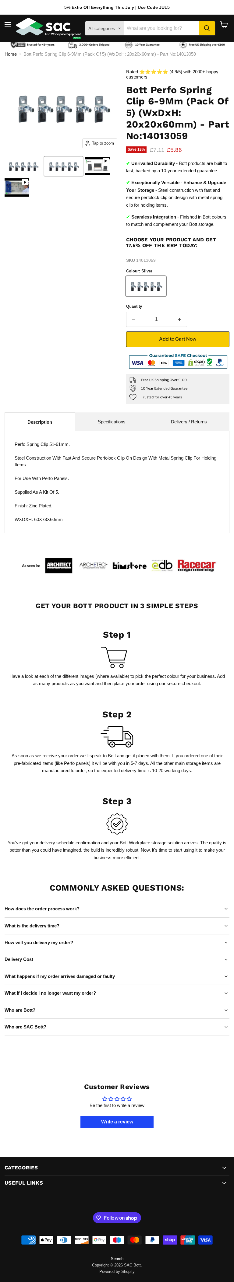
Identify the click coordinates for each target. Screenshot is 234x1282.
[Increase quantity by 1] (179, 319)
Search (117, 1258)
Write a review (117, 1121)
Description (39, 422)
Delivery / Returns (189, 421)
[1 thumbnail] (23, 166)
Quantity (134, 306)
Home (11, 54)
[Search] (207, 28)
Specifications (112, 421)
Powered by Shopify (117, 1271)
